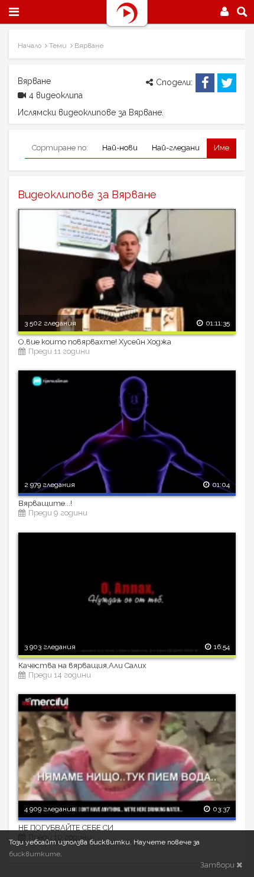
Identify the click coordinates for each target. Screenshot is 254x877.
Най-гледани (176, 147)
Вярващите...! (45, 503)
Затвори (218, 864)
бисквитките (34, 854)
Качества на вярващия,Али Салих (82, 665)
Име (221, 147)
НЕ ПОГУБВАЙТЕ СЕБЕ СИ (65, 827)
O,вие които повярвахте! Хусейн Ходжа (94, 341)
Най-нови (120, 147)
